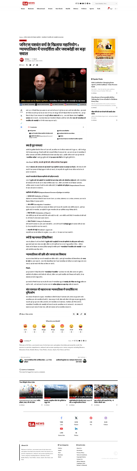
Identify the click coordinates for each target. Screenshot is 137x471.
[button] (111, 8)
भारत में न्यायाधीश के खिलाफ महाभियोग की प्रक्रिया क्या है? (42, 133)
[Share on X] (26, 65)
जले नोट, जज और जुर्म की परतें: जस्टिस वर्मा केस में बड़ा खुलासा (50, 162)
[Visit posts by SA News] (21, 59)
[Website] (73, 341)
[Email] (30, 65)
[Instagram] (85, 3)
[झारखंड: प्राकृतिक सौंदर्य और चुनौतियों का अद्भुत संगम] (56, 392)
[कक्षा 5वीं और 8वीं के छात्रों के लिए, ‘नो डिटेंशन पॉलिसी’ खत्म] (106, 392)
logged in (30, 372)
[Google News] (83, 3)
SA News (27, 59)
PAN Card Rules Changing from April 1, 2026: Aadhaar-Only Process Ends (104, 85)
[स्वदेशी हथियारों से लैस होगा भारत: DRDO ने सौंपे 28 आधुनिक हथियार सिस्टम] (81, 392)
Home (21, 37)
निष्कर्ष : (62, 136)
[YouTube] (80, 3)
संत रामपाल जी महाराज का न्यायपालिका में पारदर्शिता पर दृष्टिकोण (70, 138)
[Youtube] (61, 431)
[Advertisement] (68, 22)
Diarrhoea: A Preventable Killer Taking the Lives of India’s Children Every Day (104, 99)
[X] (78, 3)
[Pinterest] (87, 3)
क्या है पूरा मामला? (32, 130)
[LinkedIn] (90, 3)
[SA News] (28, 3)
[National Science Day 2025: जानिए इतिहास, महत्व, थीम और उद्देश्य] (31, 392)
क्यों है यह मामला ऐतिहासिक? (64, 130)
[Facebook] (76, 3)
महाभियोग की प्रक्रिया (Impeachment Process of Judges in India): (40, 136)
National (23, 40)
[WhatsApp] (86, 341)
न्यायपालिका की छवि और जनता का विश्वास (66, 133)
